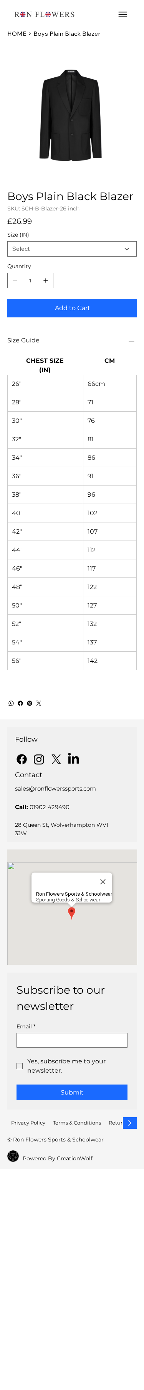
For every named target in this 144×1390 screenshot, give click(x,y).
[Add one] (45, 280)
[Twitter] (39, 703)
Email (26, 1026)
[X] (56, 759)
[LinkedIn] (73, 759)
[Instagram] (39, 759)
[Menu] (122, 14)
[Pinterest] (29, 703)
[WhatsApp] (11, 703)
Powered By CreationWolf (58, 1158)
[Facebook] (20, 703)
